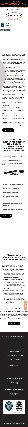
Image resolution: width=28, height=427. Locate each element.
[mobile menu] (26, 14)
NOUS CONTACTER (8, 130)
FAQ (17, 10)
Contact (26, 294)
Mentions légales (7, 423)
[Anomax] (14, 16)
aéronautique (14, 73)
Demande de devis (22, 7)
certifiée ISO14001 (14, 393)
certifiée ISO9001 (14, 382)
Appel (26, 289)
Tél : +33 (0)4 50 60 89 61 (7, 7)
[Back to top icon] (14, 418)
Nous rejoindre (11, 10)
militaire (21, 293)
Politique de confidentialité (18, 423)
